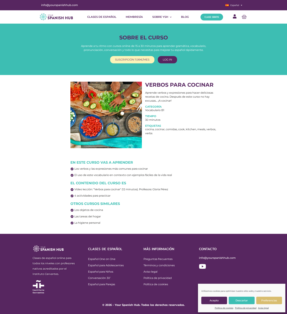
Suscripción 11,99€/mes (132, 59)
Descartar (242, 300)
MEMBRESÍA (134, 16)
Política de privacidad (245, 308)
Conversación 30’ (99, 278)
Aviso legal (263, 308)
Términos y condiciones (159, 265)
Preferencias (269, 300)
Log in (167, 59)
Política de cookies (224, 308)
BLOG (185, 16)
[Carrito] (244, 17)
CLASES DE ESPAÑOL (101, 16)
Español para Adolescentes (106, 265)
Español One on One (101, 259)
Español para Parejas (101, 284)
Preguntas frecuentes (158, 259)
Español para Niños (100, 271)
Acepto (214, 300)
